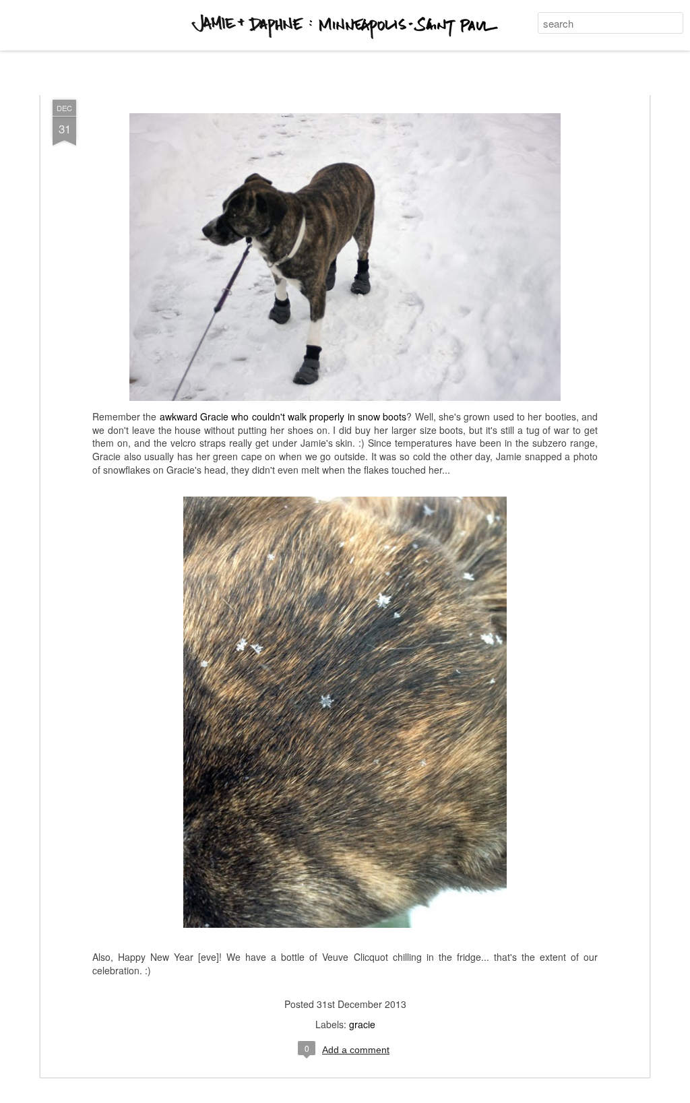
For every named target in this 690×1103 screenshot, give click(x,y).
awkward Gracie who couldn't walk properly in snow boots (283, 416)
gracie (362, 1024)
